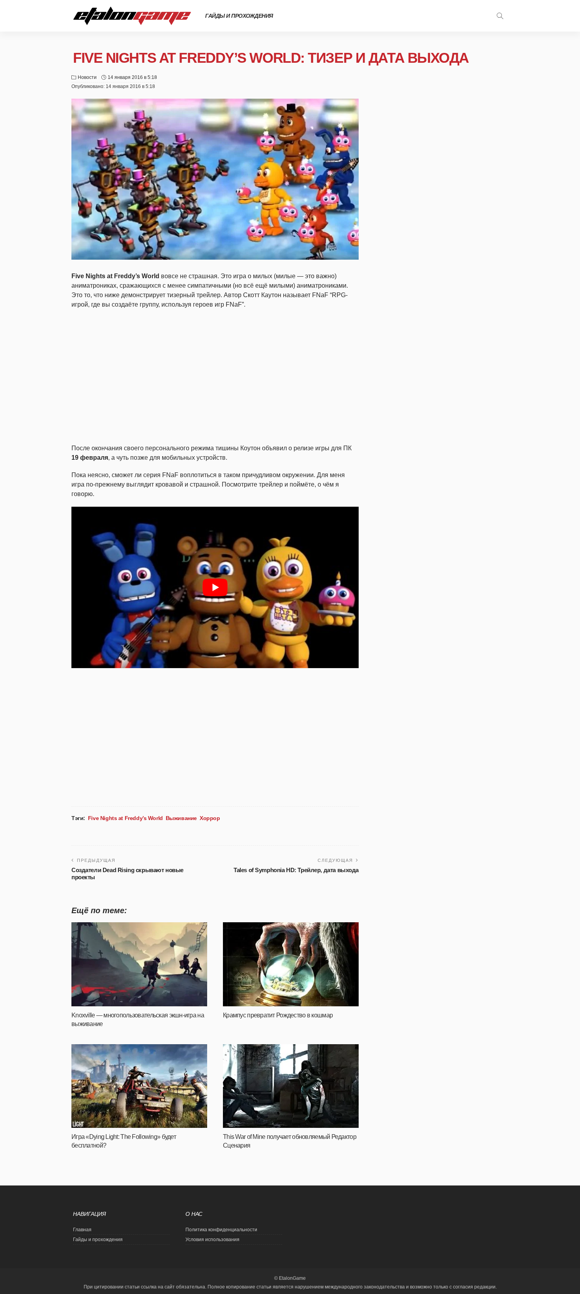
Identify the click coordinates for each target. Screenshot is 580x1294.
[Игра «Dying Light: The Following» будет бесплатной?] (139, 1086)
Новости (87, 77)
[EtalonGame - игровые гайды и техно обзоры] (132, 15)
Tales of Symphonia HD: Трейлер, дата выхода (296, 870)
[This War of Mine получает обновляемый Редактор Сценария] (291, 1086)
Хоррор (210, 818)
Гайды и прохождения (239, 16)
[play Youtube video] (215, 587)
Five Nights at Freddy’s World (125, 818)
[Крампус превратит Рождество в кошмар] (291, 964)
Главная (82, 1229)
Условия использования (212, 1239)
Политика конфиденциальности (221, 1229)
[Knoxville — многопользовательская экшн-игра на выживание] (139, 964)
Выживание (181, 818)
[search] (500, 16)
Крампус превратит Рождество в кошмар (278, 1015)
